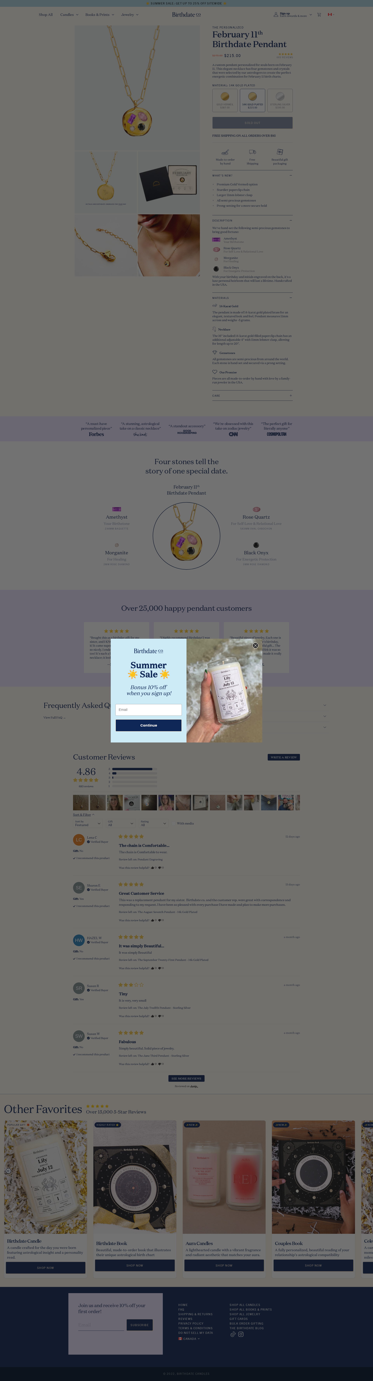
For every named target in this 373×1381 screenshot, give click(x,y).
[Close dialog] (255, 645)
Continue (148, 725)
